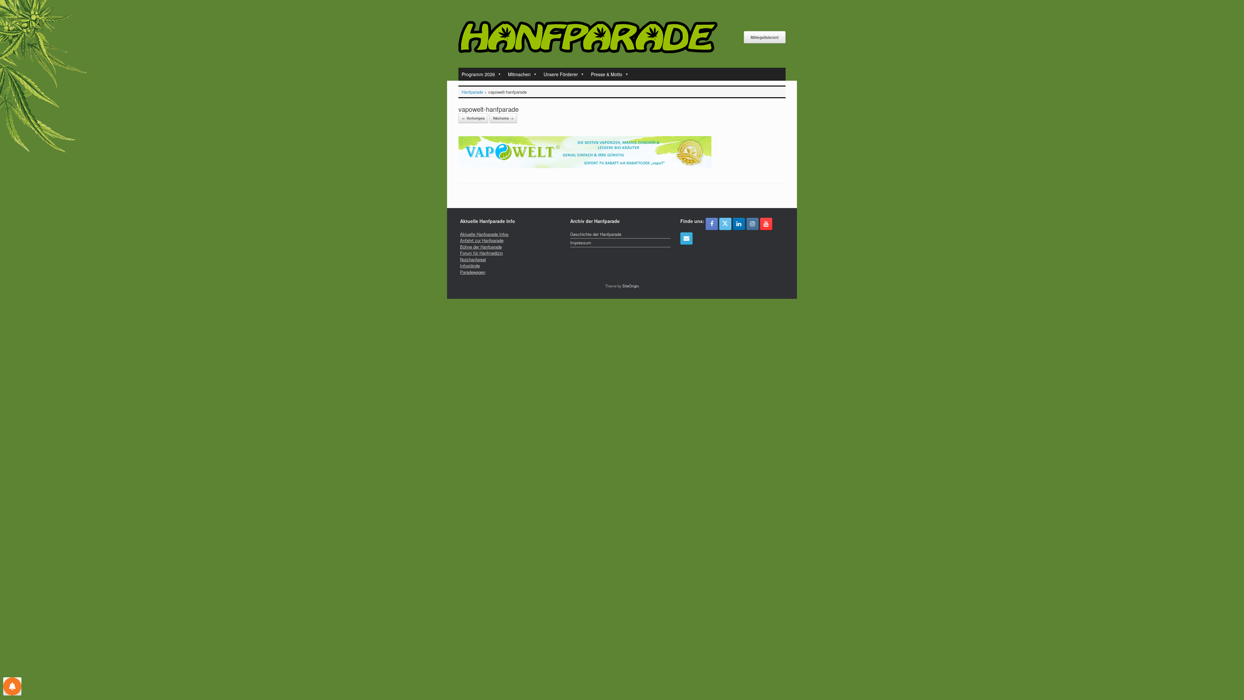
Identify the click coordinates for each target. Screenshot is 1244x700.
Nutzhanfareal (473, 259)
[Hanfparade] (588, 37)
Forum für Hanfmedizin (481, 253)
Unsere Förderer (561, 74)
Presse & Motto (606, 74)
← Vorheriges (473, 118)
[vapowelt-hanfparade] (584, 167)
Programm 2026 (478, 74)
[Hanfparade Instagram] (752, 224)
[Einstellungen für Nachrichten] (12, 686)
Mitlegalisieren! (765, 37)
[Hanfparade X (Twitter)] (725, 224)
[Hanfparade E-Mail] (686, 238)
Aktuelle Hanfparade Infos (484, 234)
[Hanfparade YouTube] (766, 224)
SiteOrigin (630, 285)
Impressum (580, 242)
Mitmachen (519, 74)
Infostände (470, 265)
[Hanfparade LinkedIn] (739, 224)
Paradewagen (472, 272)
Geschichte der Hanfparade (595, 234)
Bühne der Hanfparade (481, 247)
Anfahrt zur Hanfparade (481, 240)
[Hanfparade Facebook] (712, 224)
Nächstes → (503, 118)
